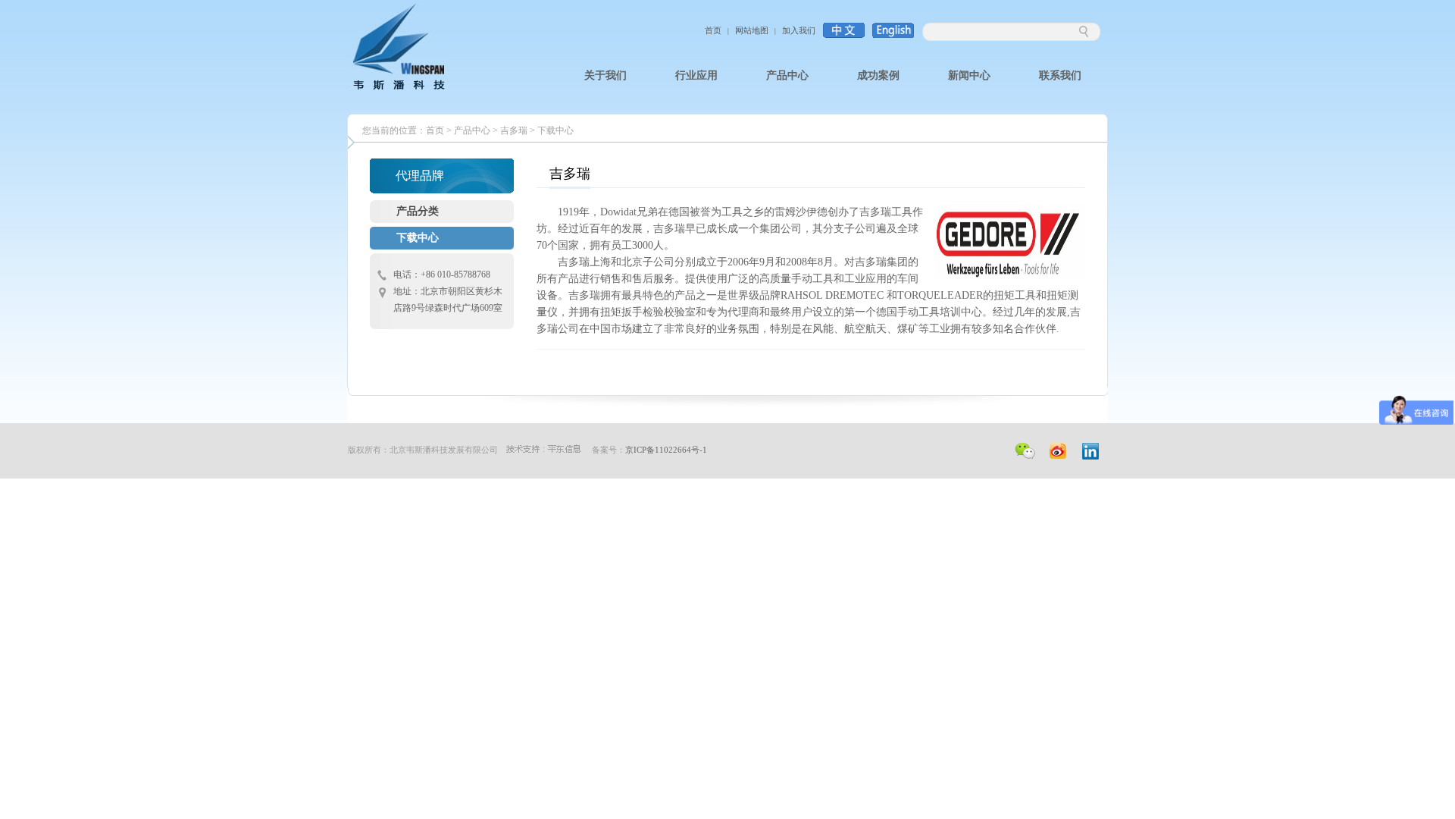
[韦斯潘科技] (397, 88)
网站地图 (751, 30)
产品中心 (472, 130)
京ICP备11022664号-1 (666, 449)
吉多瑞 (513, 130)
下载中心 (555, 130)
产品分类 (417, 211)
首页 (713, 30)
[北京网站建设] (543, 449)
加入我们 (798, 30)
